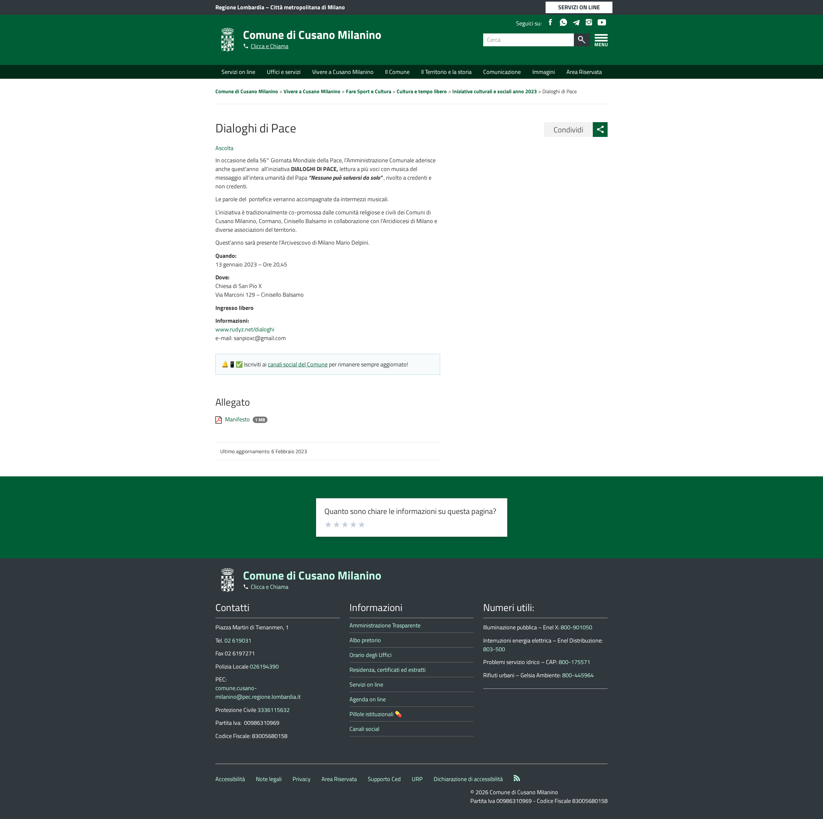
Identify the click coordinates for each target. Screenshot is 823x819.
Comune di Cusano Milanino (312, 34)
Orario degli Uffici (370, 655)
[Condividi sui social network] (600, 129)
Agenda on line (367, 699)
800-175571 (574, 662)
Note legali (269, 779)
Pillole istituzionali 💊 (375, 714)
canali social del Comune (298, 364)
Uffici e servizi (284, 72)
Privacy (302, 779)
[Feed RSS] (517, 779)
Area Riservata (584, 72)
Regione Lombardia (239, 7)
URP (417, 779)
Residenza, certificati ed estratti (387, 669)
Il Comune (397, 72)
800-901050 (576, 627)
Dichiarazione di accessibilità (468, 779)
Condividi (568, 129)
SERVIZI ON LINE (579, 7)
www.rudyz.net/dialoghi (244, 329)
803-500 (494, 649)
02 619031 (237, 640)
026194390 (264, 666)
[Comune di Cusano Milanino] (227, 39)
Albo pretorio (365, 640)
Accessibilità (230, 779)
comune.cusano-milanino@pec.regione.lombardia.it (258, 692)
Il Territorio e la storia (446, 72)
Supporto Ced (384, 779)
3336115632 (274, 710)
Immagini (543, 72)
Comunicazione (502, 72)
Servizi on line (238, 72)
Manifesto (238, 419)
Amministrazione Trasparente (385, 625)
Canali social (364, 728)
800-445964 (578, 675)
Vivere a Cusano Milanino (343, 72)
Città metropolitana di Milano (307, 7)
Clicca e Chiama (269, 46)
